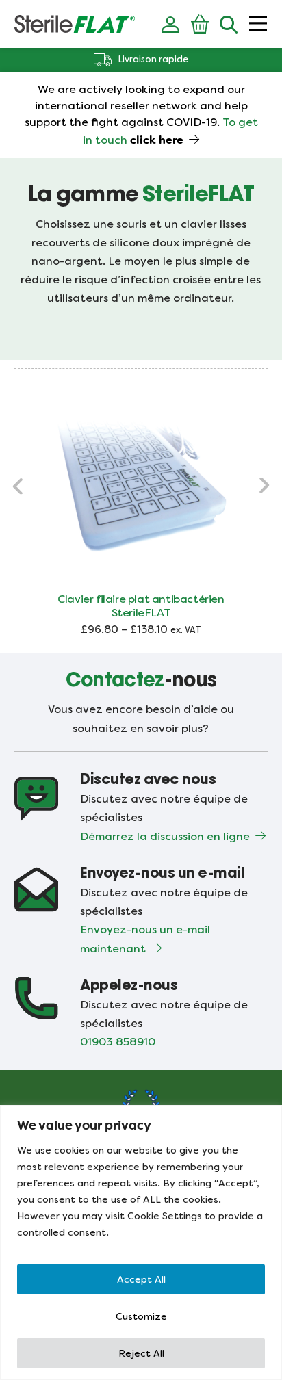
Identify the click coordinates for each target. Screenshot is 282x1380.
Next (263, 486)
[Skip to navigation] (258, 24)
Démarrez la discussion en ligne (165, 836)
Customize (141, 1316)
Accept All (141, 1279)
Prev (18, 486)
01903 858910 (117, 1041)
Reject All (141, 1353)
